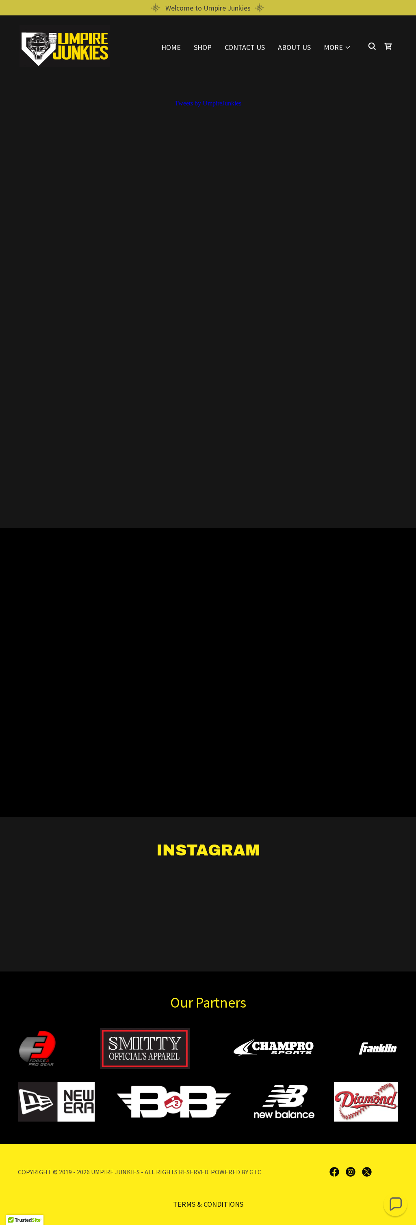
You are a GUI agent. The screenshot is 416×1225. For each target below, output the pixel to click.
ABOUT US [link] (294, 47)
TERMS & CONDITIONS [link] (208, 1204)
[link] (65, 45)
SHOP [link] (203, 47)
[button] (337, 47)
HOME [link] (171, 47)
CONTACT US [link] (245, 47)
